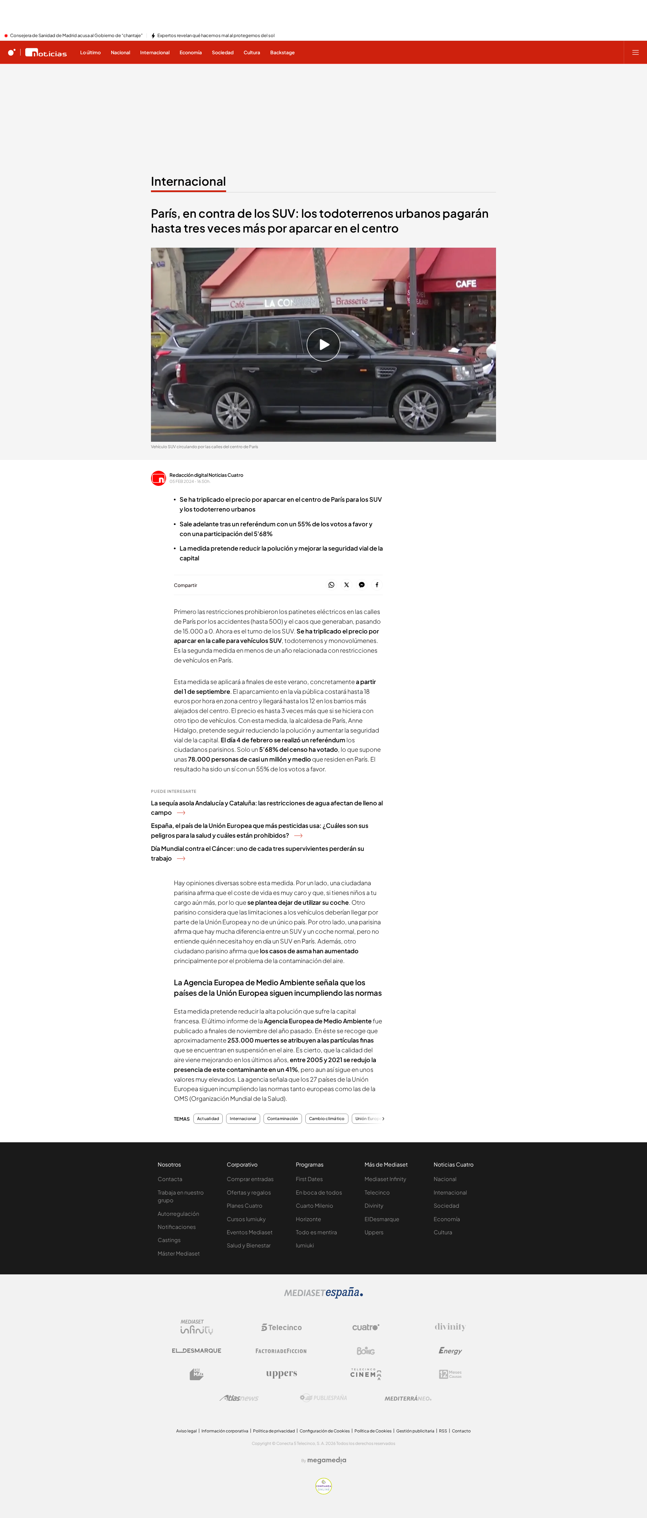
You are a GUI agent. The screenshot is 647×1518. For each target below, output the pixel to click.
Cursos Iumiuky (246, 1218)
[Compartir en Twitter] (346, 585)
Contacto (461, 1430)
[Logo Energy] (450, 1350)
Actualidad (208, 1119)
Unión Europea (370, 1119)
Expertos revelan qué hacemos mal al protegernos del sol (216, 35)
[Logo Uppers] (281, 1374)
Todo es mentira (316, 1232)
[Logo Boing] (366, 1350)
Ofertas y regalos (249, 1192)
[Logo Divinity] (450, 1327)
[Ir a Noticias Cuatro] (46, 52)
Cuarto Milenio (314, 1205)
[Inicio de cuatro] (12, 52)
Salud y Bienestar (249, 1245)
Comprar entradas (250, 1178)
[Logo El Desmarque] (196, 1351)
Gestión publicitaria (415, 1430)
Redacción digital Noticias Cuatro (206, 474)
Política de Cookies (373, 1430)
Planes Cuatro (245, 1205)
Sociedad (446, 1205)
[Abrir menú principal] (635, 52)
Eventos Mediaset (250, 1232)
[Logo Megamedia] (327, 1460)
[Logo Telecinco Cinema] (365, 1374)
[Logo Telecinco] (281, 1327)
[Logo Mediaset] (323, 1296)
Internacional (188, 181)
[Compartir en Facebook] (377, 585)
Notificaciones (177, 1226)
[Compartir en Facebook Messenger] (362, 585)
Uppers (374, 1232)
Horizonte (308, 1218)
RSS (443, 1430)
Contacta (170, 1178)
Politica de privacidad (274, 1430)
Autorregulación (178, 1213)
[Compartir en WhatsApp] (331, 585)
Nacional (445, 1178)
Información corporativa (225, 1430)
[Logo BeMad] (197, 1374)
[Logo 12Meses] (450, 1374)
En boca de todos (319, 1192)
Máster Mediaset (179, 1253)
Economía (447, 1218)
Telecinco (377, 1192)
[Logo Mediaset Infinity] (197, 1327)
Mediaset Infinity (385, 1178)
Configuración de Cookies (325, 1430)
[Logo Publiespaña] (323, 1398)
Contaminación (282, 1119)
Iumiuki (305, 1245)
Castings (169, 1239)
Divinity (374, 1205)
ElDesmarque (382, 1218)
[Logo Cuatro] (365, 1327)
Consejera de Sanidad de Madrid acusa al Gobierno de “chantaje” (76, 35)
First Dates (309, 1178)
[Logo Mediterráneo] (408, 1398)
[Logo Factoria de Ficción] (281, 1350)
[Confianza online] (323, 1492)
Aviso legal (186, 1430)
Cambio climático (327, 1119)
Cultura (443, 1232)
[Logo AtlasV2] (239, 1398)
